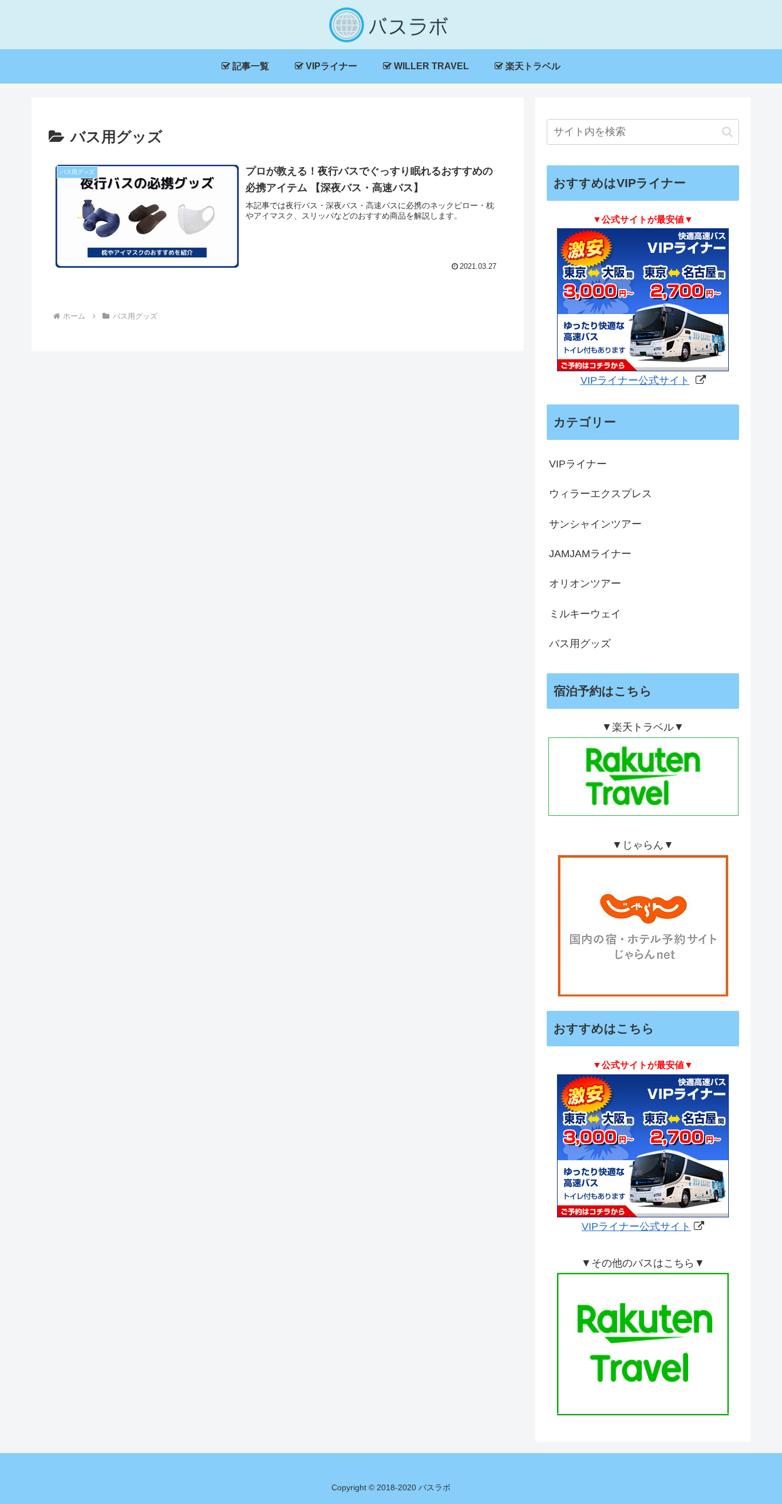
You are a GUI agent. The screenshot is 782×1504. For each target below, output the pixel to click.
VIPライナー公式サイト (635, 380)
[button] (727, 131)
